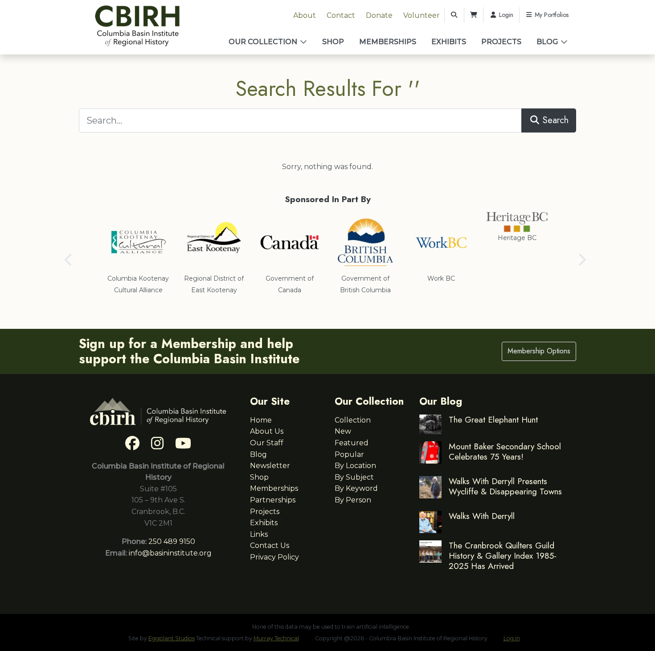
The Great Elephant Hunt (493, 419)
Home (261, 420)
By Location (355, 465)
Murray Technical (276, 638)
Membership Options (539, 351)
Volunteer (421, 15)
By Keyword (356, 488)
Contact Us (269, 545)
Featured (351, 443)
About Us (266, 431)
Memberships (387, 41)
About (304, 15)
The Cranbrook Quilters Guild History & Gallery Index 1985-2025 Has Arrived (503, 555)
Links (259, 534)
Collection (353, 420)
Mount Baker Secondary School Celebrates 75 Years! (505, 451)
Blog (547, 41)
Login (505, 14)
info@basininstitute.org (170, 553)
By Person (353, 500)
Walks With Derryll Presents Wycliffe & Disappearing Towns (505, 486)
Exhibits (448, 41)
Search (554, 120)
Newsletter (270, 465)
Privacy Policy (274, 557)
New (343, 431)
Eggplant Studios (171, 638)
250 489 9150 (171, 541)
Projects (501, 41)
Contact (341, 15)
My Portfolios (551, 14)
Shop (333, 41)
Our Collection (263, 41)
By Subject (354, 477)
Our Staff (266, 443)
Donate (379, 15)
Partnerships (272, 500)
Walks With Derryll (482, 516)
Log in (512, 638)
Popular (349, 454)
